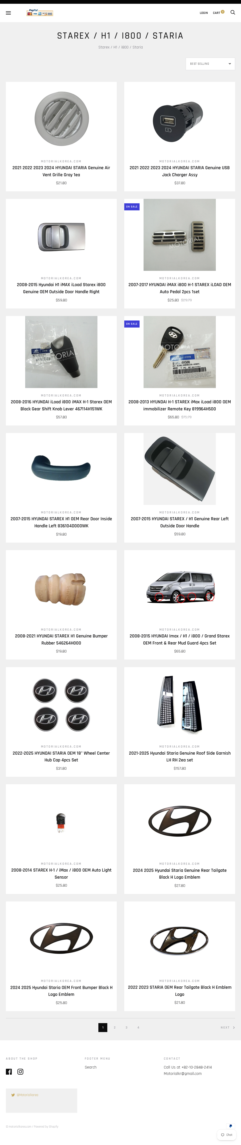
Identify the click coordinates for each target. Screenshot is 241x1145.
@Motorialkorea (27, 1095)
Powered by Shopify (46, 1127)
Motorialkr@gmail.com (183, 1073)
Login (204, 13)
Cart (218, 13)
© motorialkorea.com (18, 1127)
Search (90, 1067)
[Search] (232, 13)
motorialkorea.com (61, 161)
